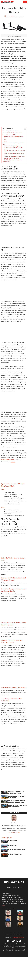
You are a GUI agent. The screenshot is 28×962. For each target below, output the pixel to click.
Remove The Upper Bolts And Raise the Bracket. (14, 156)
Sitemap (3, 931)
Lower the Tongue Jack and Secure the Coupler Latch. (14, 151)
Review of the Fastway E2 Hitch (9, 134)
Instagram (9, 908)
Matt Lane (13, 16)
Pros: (5, 139)
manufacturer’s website (7, 459)
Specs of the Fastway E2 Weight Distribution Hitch (13, 137)
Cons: (5, 141)
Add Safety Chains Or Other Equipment (12, 159)
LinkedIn (13, 908)
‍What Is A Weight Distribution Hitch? (10, 130)
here (3, 905)
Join (25, 2)
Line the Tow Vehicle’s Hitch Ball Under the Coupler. (13, 148)
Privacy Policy (9, 931)
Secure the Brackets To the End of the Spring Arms (14, 154)
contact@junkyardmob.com (18, 937)
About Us (14, 887)
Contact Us (19, 887)
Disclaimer (24, 931)
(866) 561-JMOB (14, 940)
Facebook (4, 908)
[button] (2, 2)
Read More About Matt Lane (14, 832)
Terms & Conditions (17, 931)
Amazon (13, 462)
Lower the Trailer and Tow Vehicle (11, 158)
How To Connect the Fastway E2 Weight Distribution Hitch (14, 143)
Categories (8, 887)
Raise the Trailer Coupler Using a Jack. (12, 146)
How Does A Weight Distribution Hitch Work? (12, 132)
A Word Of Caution (7, 161)
